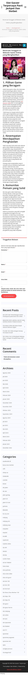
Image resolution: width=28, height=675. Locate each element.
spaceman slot (7, 641)
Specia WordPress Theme (14, 669)
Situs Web (4, 279)
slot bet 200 (6, 585)
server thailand (7, 562)
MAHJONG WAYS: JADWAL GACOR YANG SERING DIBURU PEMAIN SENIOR (14, 321)
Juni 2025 (5, 425)
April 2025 (5, 433)
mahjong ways (7, 525)
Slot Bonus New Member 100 (11, 592)
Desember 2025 (7, 403)
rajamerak (5, 540)
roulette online (7, 544)
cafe (4, 468)
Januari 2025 (6, 444)
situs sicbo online (7, 573)
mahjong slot (6, 521)
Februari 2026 (7, 395)
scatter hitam (6, 559)
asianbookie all (7, 461)
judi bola (5, 506)
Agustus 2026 (6, 373)
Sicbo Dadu (6, 566)
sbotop (5, 555)
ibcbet (4, 483)
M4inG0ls (6, 45)
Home (8, 28)
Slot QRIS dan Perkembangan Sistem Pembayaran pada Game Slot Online (13, 315)
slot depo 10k (6, 596)
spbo (4, 645)
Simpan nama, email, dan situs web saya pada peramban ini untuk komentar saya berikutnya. (13, 290)
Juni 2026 (5, 380)
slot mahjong (6, 611)
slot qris (5, 618)
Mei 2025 (5, 429)
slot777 (5, 630)
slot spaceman (7, 622)
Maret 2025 (6, 436)
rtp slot (5, 547)
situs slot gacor (7, 577)
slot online (5, 615)
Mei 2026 (5, 384)
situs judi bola (6, 570)
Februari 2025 (7, 440)
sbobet (5, 551)
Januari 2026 (6, 399)
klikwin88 (5, 510)
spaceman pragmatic (8, 637)
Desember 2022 (7, 448)
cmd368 (5, 480)
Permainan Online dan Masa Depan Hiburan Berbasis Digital (12, 326)
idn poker (5, 487)
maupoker (5, 528)
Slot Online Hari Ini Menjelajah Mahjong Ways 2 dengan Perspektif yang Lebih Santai (13, 338)
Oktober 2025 (7, 410)
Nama (3, 264)
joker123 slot (6, 502)
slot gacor (9, 46)
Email (3, 272)
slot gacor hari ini (7, 607)
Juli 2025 (5, 421)
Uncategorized (16, 28)
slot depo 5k (6, 600)
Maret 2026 (6, 391)
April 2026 (5, 388)
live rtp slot (6, 514)
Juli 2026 (5, 376)
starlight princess (7, 649)
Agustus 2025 (6, 418)
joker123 (5, 499)
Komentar (4, 250)
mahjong (5, 517)
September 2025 (7, 414)
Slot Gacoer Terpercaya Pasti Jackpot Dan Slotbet (13, 7)
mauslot (5, 532)
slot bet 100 (6, 581)
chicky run (5, 472)
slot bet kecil (6, 589)
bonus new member (8, 465)
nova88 (5, 536)
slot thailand (6, 626)
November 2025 (7, 406)
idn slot (5, 491)
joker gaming (6, 495)
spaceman (5, 633)
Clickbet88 (5, 476)
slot (6, 46)
